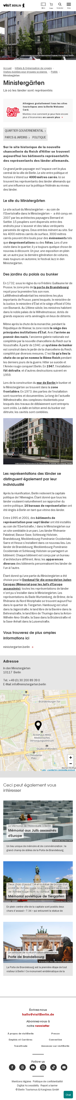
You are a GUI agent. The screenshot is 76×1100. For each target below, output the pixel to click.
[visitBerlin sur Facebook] (12, 1067)
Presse (55, 1033)
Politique (39, 137)
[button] (51, 5)
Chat (68, 1094)
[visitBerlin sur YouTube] (33, 1067)
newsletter (42, 1026)
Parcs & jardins (16, 137)
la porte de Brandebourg (51, 287)
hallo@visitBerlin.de (38, 1014)
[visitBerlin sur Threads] (22, 1067)
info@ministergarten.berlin (29, 684)
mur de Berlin (46, 383)
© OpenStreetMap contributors (66, 770)
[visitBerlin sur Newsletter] (64, 1067)
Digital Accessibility (28, 1085)
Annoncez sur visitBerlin (55, 1046)
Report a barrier (49, 1085)
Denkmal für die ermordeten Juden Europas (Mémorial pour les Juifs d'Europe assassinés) (37, 584)
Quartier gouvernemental (24, 130)
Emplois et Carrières (20, 1039)
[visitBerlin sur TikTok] (53, 1067)
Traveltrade (20, 1046)
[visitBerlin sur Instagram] (43, 1067)
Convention (55, 1039)
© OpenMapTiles (52, 770)
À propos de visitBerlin (21, 1033)
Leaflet (44, 770)
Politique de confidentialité (48, 1081)
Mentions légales (21, 1081)
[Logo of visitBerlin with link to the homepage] (13, 5)
